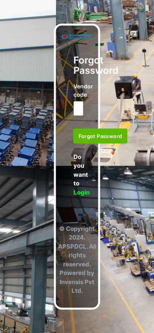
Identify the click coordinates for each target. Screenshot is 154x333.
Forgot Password (100, 136)
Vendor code (77, 90)
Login (81, 192)
